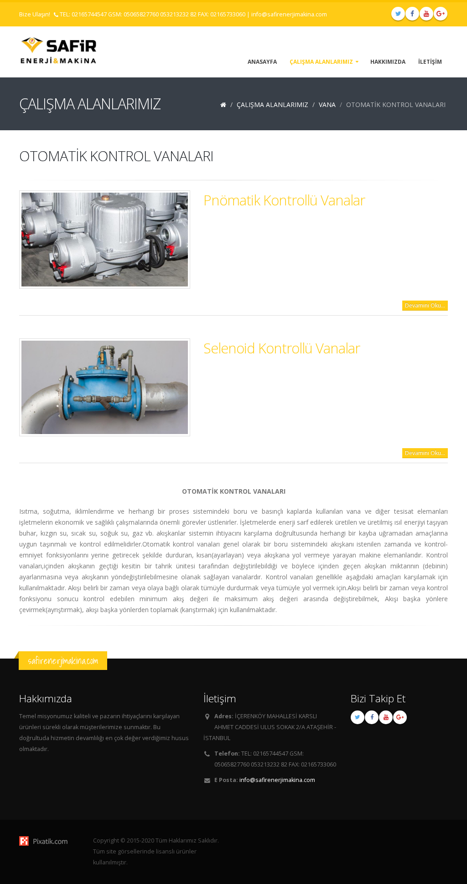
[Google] (440, 13)
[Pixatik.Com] (49, 841)
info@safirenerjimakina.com (289, 14)
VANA (327, 104)
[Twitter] (398, 13)
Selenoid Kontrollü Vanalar (281, 348)
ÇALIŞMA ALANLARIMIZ (272, 104)
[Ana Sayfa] (223, 104)
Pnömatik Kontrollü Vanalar (284, 200)
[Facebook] (412, 13)
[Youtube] (426, 13)
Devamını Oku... (425, 305)
